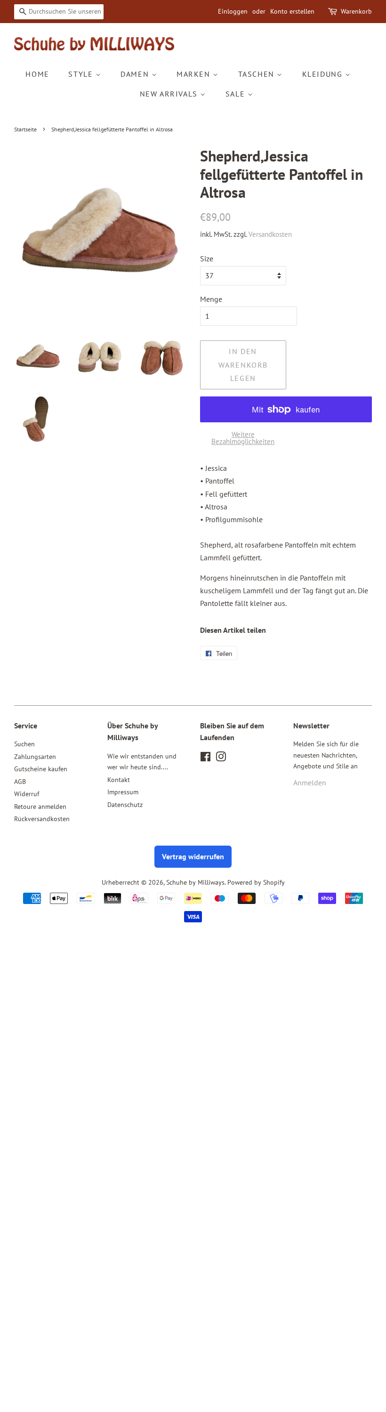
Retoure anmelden (40, 806)
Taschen (257, 74)
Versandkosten (270, 234)
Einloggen (233, 11)
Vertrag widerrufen (193, 856)
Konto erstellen (292, 11)
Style (82, 74)
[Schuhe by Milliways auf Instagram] (221, 758)
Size (206, 258)
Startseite (25, 129)
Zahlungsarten (35, 756)
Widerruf (26, 794)
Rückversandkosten (42, 819)
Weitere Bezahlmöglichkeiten (242, 438)
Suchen (24, 744)
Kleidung (323, 74)
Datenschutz (125, 804)
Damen (136, 74)
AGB (20, 781)
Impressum (122, 792)
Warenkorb (356, 11)
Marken (195, 74)
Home (37, 74)
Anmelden (309, 782)
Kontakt (118, 779)
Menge (211, 299)
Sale (236, 93)
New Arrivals (170, 93)
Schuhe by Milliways (195, 882)
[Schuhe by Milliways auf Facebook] (205, 758)
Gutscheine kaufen (40, 769)
